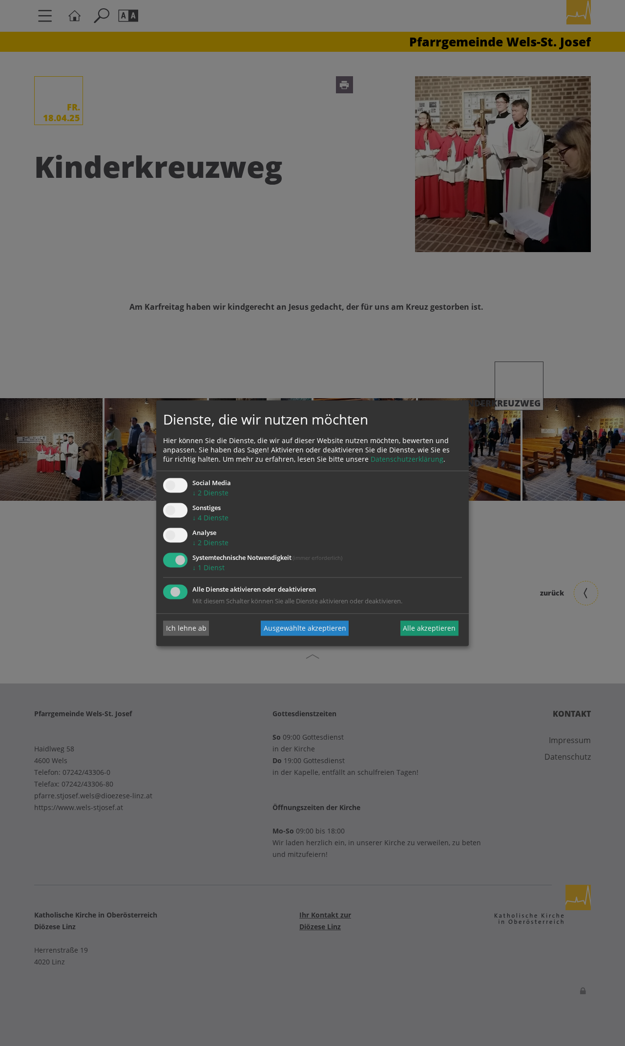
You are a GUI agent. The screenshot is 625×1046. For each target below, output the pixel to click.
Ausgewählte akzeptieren (305, 628)
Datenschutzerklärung (407, 459)
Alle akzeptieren (429, 628)
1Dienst (208, 567)
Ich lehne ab (186, 628)
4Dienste (210, 518)
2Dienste (210, 493)
